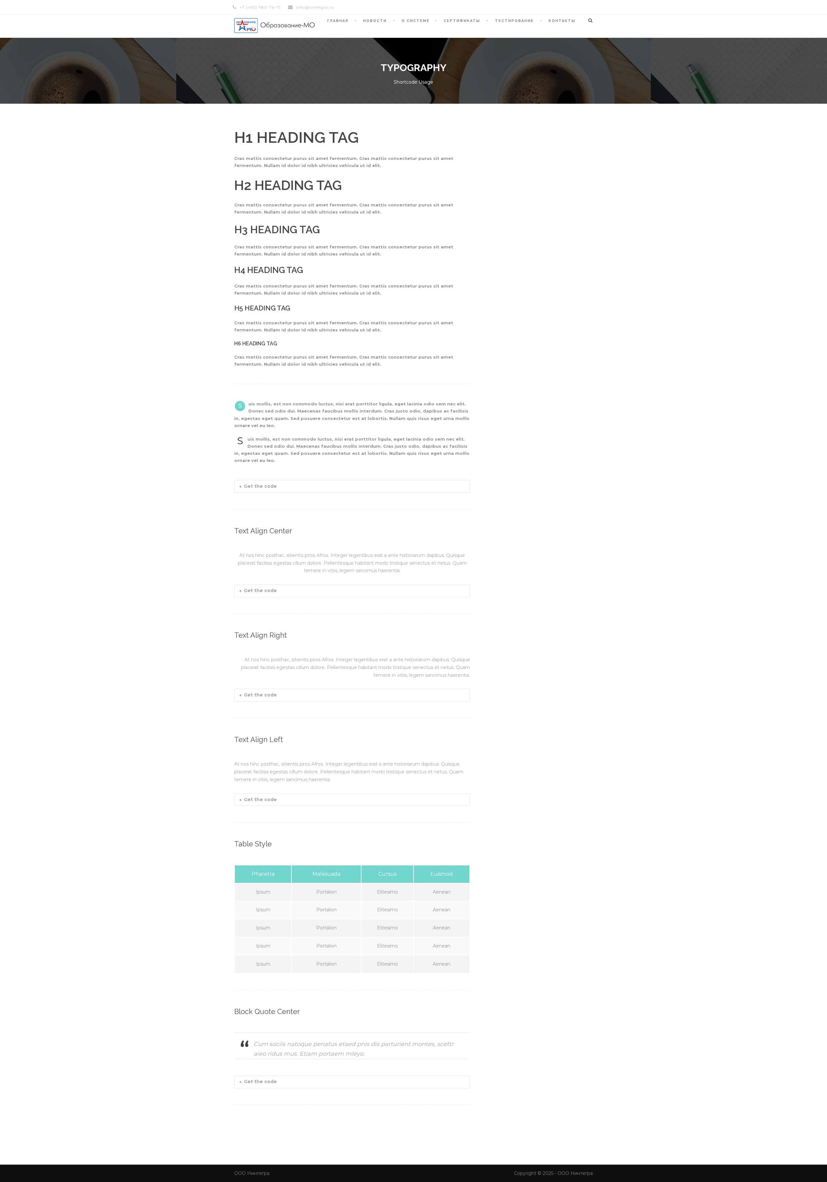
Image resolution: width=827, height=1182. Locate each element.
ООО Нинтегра (251, 1173)
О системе (416, 21)
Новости (375, 21)
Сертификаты (462, 21)
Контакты (562, 21)
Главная (337, 21)
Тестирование (514, 21)
